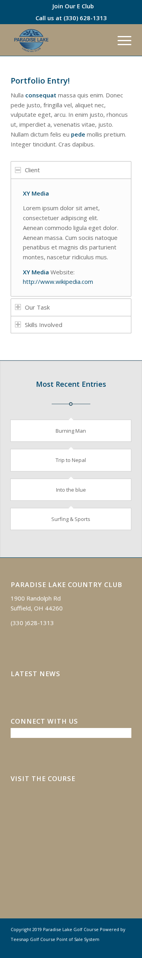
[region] (71, 238)
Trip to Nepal (71, 460)
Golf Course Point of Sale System (64, 939)
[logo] (59, 40)
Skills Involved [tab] (43, 325)
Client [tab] (32, 170)
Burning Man (71, 430)
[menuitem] (73, 6)
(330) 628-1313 (85, 18)
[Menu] (120, 40)
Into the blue (71, 489)
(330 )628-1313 (32, 623)
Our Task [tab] (37, 307)
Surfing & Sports (70, 519)
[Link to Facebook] (114, 948)
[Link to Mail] (125, 948)
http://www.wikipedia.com (58, 281)
